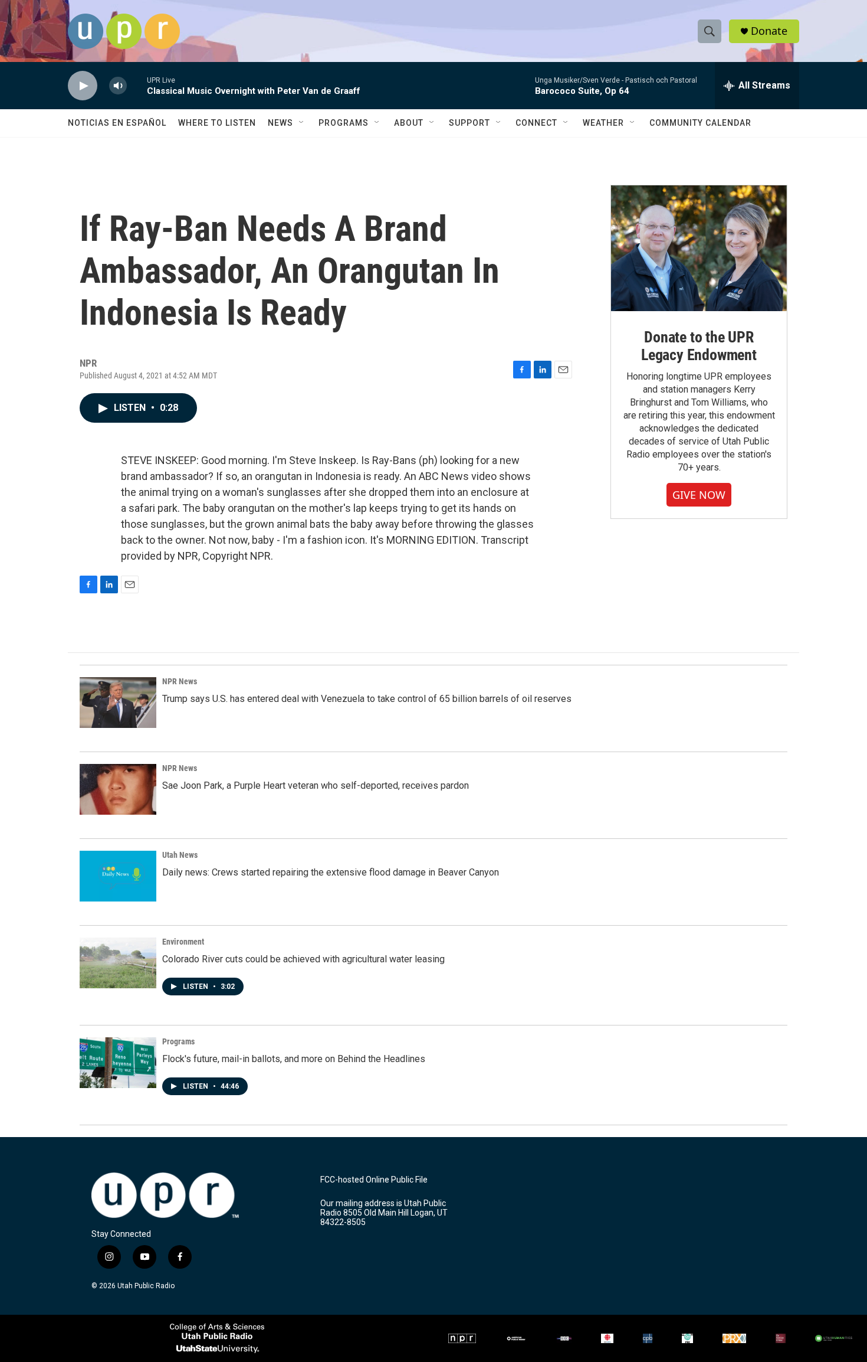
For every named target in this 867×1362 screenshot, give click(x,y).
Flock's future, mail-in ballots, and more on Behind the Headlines (293, 1058)
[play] (82, 86)
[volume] (118, 86)
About (408, 123)
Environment (183, 941)
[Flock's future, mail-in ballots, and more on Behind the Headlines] (118, 1062)
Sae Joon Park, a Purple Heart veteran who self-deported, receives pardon (315, 785)
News (280, 123)
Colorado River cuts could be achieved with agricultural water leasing (303, 959)
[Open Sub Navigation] (302, 123)
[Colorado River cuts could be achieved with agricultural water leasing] (118, 963)
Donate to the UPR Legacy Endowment (699, 346)
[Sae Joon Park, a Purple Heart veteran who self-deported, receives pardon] (118, 789)
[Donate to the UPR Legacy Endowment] (699, 248)
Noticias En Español (117, 123)
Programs (343, 123)
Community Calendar (700, 123)
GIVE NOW (698, 495)
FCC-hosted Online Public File (374, 1179)
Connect (536, 123)
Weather (603, 123)
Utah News (180, 855)
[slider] (137, 85)
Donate (769, 31)
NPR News (179, 681)
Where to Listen (217, 123)
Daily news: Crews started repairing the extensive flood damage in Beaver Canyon (330, 872)
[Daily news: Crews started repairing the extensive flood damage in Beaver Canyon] (118, 876)
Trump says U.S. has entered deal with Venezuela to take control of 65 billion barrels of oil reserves (367, 698)
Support (469, 123)
